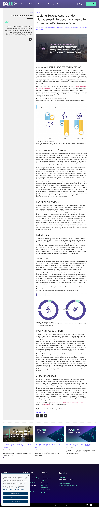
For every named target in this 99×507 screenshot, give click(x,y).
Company (44, 473)
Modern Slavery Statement (65, 483)
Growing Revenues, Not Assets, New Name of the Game (67, 403)
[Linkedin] (87, 505)
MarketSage (46, 404)
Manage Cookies (16, 501)
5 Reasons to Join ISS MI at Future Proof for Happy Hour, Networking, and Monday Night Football (17, 445)
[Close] (28, 475)
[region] (15, 489)
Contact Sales (62, 477)
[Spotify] (91, 505)
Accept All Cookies (15, 493)
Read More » (6, 457)
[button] (38, 415)
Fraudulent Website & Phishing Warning (68, 485)
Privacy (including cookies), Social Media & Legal (58, 505)
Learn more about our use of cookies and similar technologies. (15, 488)
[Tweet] (30, 39)
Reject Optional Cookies (15, 497)
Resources (44, 483)
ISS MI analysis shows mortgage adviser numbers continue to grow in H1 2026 (79, 445)
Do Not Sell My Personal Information (41, 505)
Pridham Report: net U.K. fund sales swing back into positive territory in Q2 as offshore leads (49, 445)
